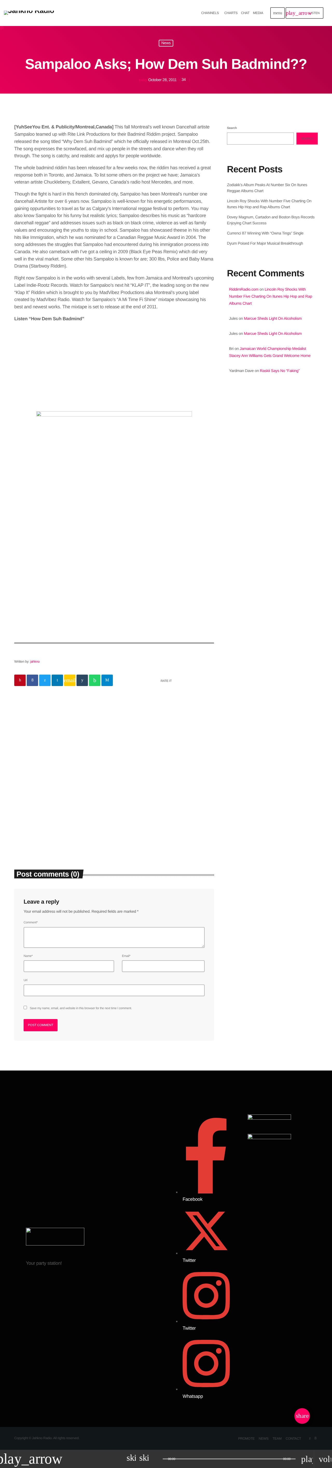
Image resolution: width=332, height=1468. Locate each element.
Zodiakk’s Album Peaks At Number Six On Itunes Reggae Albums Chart (62, 807)
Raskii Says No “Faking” (280, 371)
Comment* (31, 922)
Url (25, 980)
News (166, 43)
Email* (126, 956)
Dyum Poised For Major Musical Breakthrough (265, 243)
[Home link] (29, 13)
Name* (28, 956)
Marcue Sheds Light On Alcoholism (273, 318)
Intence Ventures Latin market (283, 557)
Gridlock (245, 430)
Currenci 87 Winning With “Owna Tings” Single (266, 233)
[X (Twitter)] (310, 1438)
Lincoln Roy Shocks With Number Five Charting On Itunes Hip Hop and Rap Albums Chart (270, 296)
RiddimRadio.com (244, 289)
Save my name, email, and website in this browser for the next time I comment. (81, 1008)
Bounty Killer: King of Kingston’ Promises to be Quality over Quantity (278, 504)
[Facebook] (315, 1438)
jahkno (35, 661)
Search (232, 128)
